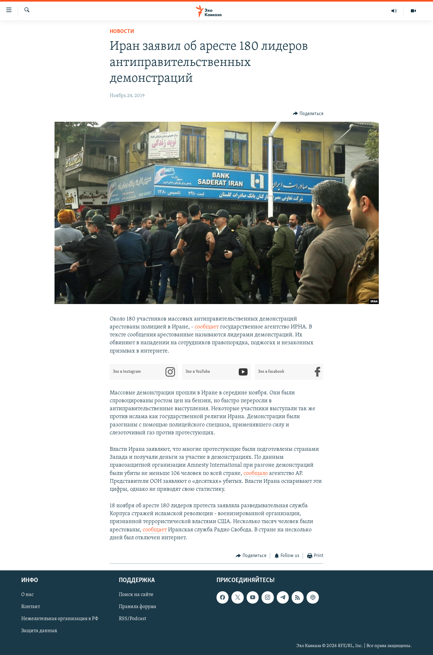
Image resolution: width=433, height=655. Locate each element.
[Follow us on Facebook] (223, 597)
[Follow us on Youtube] (253, 597)
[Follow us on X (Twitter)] (237, 597)
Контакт (30, 606)
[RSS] (298, 597)
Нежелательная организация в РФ (59, 618)
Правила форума (137, 606)
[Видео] (413, 10)
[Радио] (394, 10)
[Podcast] (313, 597)
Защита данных (39, 630)
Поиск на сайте (136, 594)
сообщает (207, 327)
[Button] (308, 114)
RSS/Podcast (132, 618)
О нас (27, 594)
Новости (122, 32)
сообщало (255, 474)
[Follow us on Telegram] (283, 597)
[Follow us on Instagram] (268, 597)
